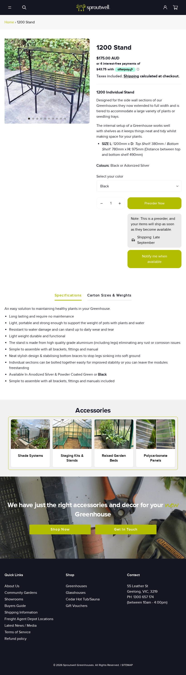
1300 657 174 (143, 597)
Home (9, 22)
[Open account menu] (165, 7)
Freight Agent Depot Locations (29, 619)
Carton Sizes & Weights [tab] (109, 295)
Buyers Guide (15, 606)
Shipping (131, 76)
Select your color (109, 176)
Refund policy (16, 638)
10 (65, 118)
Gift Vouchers (76, 606)
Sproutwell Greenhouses (78, 665)
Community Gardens (21, 592)
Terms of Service (18, 632)
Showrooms (14, 599)
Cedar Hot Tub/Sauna (83, 599)
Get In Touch (125, 529)
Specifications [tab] (68, 295)
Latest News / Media (21, 625)
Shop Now (60, 529)
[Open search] (24, 7)
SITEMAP (127, 665)
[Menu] (10, 7)
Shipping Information (21, 612)
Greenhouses (76, 586)
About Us (12, 586)
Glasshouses (76, 592)
